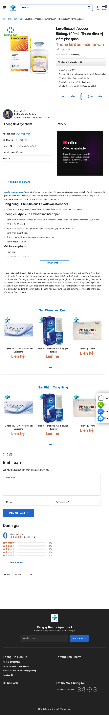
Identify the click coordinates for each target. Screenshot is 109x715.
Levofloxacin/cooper (13, 192)
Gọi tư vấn (96, 96)
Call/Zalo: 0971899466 (65, 690)
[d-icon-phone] (98, 8)
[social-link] (79, 689)
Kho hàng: (7, 671)
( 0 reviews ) (74, 55)
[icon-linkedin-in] (69, 50)
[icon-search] (89, 8)
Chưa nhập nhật (23, 134)
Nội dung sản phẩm (19, 181)
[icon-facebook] (58, 50)
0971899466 (15, 662)
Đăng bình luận (17, 513)
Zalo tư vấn (68, 96)
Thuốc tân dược (15, 19)
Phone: (6, 662)
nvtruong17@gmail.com (19, 666)
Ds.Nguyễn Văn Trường (25, 114)
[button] (51, 368)
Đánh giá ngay (16, 562)
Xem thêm (52, 263)
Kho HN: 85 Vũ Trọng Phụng (24, 671)
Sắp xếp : (7, 575)
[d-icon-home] (4, 19)
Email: (6, 666)
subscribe (78, 638)
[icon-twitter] (63, 50)
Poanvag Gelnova (87, 349)
